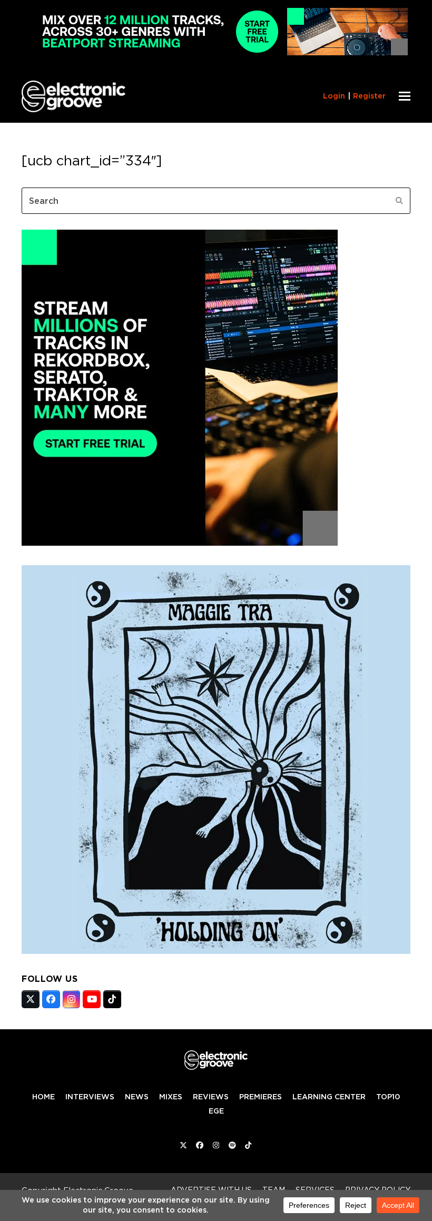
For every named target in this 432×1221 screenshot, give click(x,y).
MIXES (170, 1096)
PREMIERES (260, 1096)
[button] (404, 96)
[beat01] (180, 542)
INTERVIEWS (89, 1096)
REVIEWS (211, 1096)
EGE (216, 1111)
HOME (43, 1096)
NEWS (137, 1096)
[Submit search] (399, 200)
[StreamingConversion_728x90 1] (216, 52)
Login (334, 96)
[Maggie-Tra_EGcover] (216, 951)
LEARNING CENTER (329, 1096)
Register (369, 96)
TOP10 (388, 1096)
